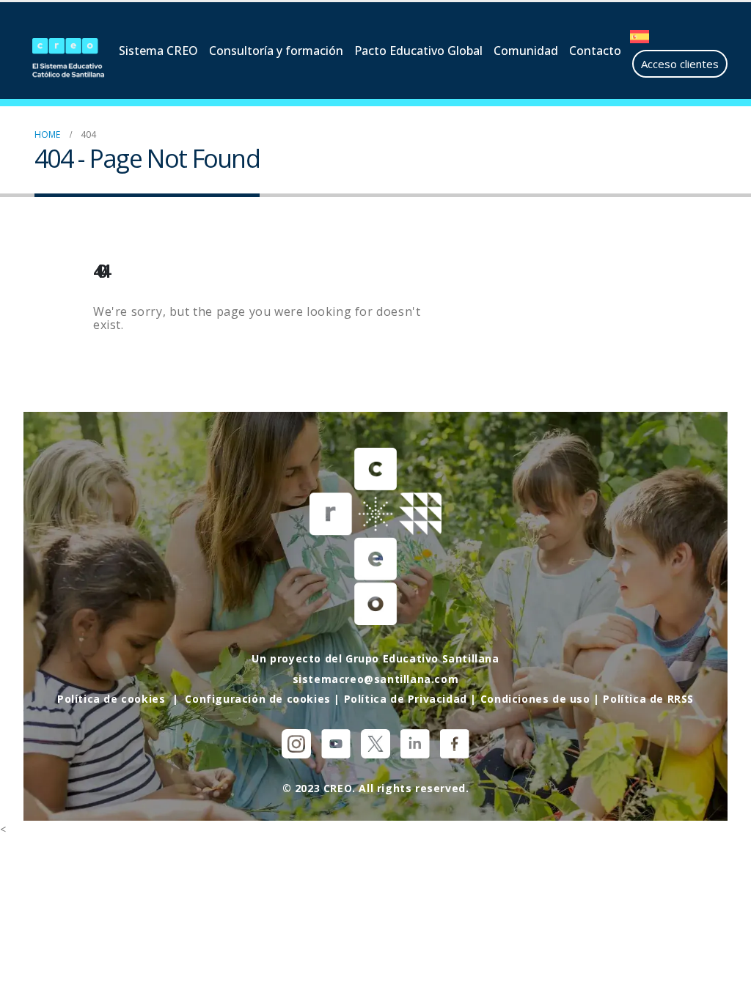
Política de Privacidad (405, 699)
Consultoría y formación (276, 51)
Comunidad (526, 51)
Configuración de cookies (257, 699)
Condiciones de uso (535, 699)
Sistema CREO (158, 51)
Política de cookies (111, 699)
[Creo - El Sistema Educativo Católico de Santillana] (68, 58)
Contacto (595, 51)
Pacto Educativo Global (418, 51)
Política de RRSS (648, 699)
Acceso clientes (680, 63)
